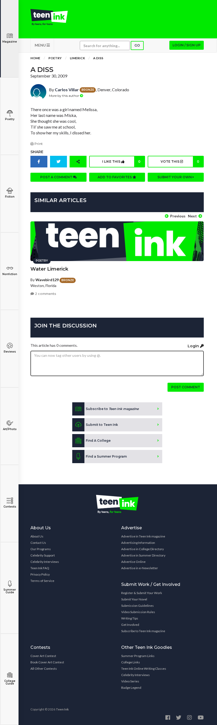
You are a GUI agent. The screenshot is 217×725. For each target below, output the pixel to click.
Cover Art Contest (43, 656)
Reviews (10, 351)
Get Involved (130, 625)
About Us (36, 536)
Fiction (10, 196)
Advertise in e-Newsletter (139, 568)
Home (35, 58)
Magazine (9, 41)
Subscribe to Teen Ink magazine (143, 631)
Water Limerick (49, 269)
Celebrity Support (42, 555)
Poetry (10, 119)
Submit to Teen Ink (102, 425)
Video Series (130, 681)
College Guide (9, 682)
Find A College (98, 441)
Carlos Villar (67, 89)
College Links (130, 662)
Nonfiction (9, 274)
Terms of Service (42, 581)
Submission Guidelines (137, 606)
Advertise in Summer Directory (143, 555)
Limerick (77, 58)
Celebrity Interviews (44, 562)
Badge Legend (131, 688)
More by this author (64, 96)
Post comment (185, 387)
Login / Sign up (187, 45)
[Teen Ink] (49, 17)
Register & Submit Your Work (141, 593)
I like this (121, 161)
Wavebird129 (47, 279)
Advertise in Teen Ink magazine (143, 536)
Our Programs (40, 549)
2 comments (45, 294)
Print (38, 144)
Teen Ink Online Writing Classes (143, 669)
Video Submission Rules (138, 612)
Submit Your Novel (134, 599)
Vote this (180, 161)
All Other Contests (43, 669)
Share (36, 151)
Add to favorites (115, 177)
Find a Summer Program (106, 456)
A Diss (98, 58)
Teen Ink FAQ (39, 568)
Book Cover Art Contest (47, 662)
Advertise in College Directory (142, 549)
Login (194, 346)
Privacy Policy (40, 574)
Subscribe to (112, 409)
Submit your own (175, 177)
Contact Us (38, 543)
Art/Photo (10, 429)
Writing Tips (129, 618)
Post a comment (56, 177)
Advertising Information (138, 543)
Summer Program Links (138, 656)
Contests (9, 506)
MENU (41, 45)
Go (137, 45)
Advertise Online (133, 562)
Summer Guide (9, 591)
